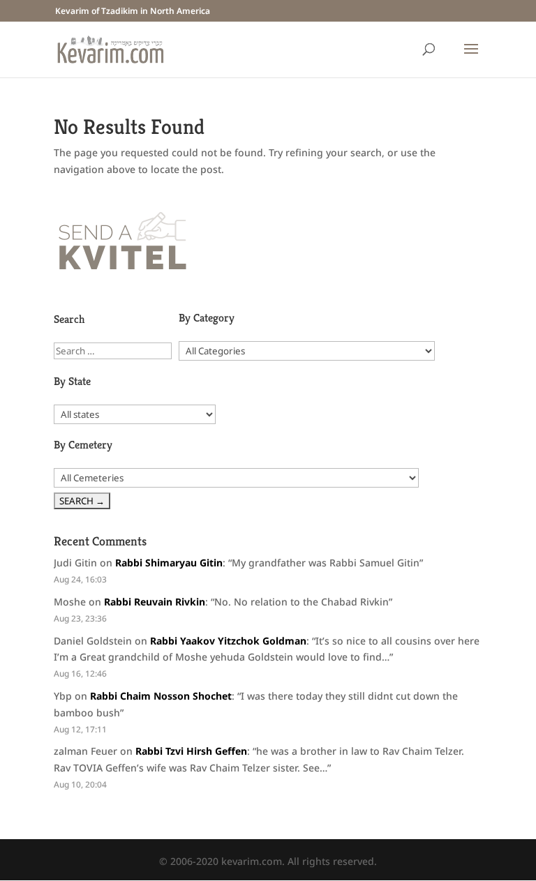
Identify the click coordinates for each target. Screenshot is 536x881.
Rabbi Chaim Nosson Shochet (161, 695)
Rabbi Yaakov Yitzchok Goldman (228, 640)
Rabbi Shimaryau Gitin (169, 562)
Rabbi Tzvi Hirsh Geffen (191, 751)
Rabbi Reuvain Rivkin (154, 601)
